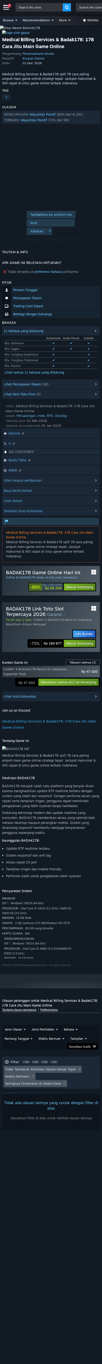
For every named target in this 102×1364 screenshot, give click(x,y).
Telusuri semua (83, 662)
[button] (10, 20)
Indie (41, 416)
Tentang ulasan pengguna (19, 1010)
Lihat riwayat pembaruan (23, 480)
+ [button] (6, 97)
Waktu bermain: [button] (17, 1076)
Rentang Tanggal (17, 1038)
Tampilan (76, 1038)
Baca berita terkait (18, 490)
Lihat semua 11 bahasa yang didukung (34, 372)
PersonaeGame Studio (38, 53)
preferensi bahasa (48, 272)
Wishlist (92, 20)
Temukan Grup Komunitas (23, 511)
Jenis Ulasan (13, 1029)
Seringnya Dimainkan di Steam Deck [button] (33, 1083)
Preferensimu (49, 1010)
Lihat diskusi (13, 501)
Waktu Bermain (49, 1038)
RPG (50, 416)
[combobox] (39, 7)
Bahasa (69, 1029)
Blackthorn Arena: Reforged (26, 624)
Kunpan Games (33, 58)
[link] (46, 587)
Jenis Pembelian (43, 1029)
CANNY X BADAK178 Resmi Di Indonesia (62, 620)
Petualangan (26, 416)
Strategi (61, 416)
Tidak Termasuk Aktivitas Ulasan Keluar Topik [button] (40, 1069)
